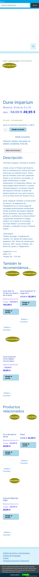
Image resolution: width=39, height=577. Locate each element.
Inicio (5, 61)
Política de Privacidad (11, 556)
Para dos (24, 144)
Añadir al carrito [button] (8, 311)
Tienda (6, 558)
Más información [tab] (13, 150)
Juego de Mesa (14, 61)
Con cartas (23, 141)
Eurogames (14, 144)
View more (24, 572)
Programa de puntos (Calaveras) (16, 561)
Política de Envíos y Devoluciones (16, 553)
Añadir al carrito (18, 129)
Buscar (2, 2)
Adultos (15, 141)
